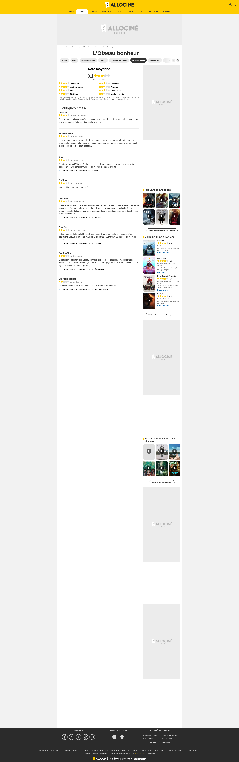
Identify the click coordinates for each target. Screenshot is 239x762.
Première (114, 87)
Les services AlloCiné (174, 750)
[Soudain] (149, 248)
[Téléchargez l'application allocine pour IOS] (115, 736)
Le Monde (115, 84)
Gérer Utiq (187, 750)
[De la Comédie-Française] (149, 283)
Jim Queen (161, 258)
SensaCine (166, 735)
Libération (74, 84)
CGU (81, 750)
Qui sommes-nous (53, 750)
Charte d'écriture (159, 750)
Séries (93, 12)
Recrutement (65, 750)
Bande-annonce (163, 253)
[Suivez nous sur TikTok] (86, 737)
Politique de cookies (97, 750)
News (71, 12)
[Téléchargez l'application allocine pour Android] (123, 736)
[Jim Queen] (149, 265)
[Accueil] (119, 5)
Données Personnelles (130, 750)
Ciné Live (74, 94)
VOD (142, 12)
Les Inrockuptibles (118, 94)
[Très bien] (64, 83)
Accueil (62, 47)
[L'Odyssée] (149, 301)
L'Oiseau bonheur (88, 47)
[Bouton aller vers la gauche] (173, 60)
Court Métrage (76, 47)
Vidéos (132, 12)
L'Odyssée (161, 294)
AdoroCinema (167, 739)
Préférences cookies (113, 750)
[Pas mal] (64, 90)
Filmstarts (147, 735)
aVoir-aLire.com (76, 87)
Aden (72, 90)
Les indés (153, 12)
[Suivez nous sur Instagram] (79, 737)
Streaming (107, 12)
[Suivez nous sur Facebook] (65, 737)
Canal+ (166, 12)
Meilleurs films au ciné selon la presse (161, 315)
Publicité (75, 750)
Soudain (160, 241)
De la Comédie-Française (167, 276)
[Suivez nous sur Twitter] (72, 737)
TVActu (120, 12)
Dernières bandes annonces (162, 482)
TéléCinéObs (116, 90)
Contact (41, 750)
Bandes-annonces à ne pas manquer (162, 230)
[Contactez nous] (92, 737)
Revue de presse (109, 99)
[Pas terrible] (104, 94)
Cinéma (82, 12)
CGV (87, 750)
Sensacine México (157, 742)
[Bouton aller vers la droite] (177, 60)
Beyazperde (148, 739)
